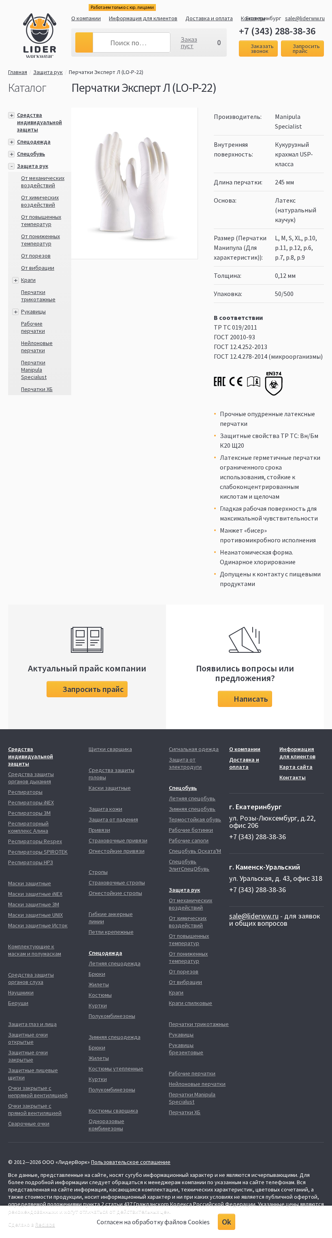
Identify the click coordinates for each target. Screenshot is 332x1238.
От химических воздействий (40, 201)
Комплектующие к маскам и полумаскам (34, 950)
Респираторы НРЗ (30, 862)
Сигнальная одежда (194, 749)
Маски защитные (29, 883)
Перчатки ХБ (37, 389)
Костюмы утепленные (116, 1068)
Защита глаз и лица (32, 1024)
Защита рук (48, 72)
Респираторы (25, 792)
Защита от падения (113, 819)
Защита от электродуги (185, 763)
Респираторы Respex (35, 841)
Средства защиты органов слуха (31, 978)
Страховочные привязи (118, 840)
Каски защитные (110, 787)
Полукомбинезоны (112, 1016)
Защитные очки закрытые (28, 1056)
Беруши (18, 1003)
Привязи (99, 830)
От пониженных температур (40, 240)
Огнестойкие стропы (115, 893)
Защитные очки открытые (28, 1038)
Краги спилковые (190, 1003)
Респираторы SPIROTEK (38, 851)
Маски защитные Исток (38, 925)
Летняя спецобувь (192, 798)
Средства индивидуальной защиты (39, 122)
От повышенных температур (41, 220)
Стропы (98, 872)
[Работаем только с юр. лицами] (47, 36)
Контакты (292, 777)
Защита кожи (105, 809)
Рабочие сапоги (189, 840)
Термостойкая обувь (195, 819)
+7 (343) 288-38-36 (277, 31)
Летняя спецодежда (114, 963)
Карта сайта (296, 766)
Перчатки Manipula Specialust (34, 370)
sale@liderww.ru (305, 18)
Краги (28, 280)
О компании (86, 18)
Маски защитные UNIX (35, 914)
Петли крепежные (111, 931)
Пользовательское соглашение (130, 1162)
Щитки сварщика (110, 749)
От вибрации (37, 267)
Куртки (98, 1005)
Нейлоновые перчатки (37, 346)
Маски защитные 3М (33, 904)
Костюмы (100, 995)
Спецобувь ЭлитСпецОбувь (189, 865)
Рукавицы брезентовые (186, 1048)
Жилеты (99, 984)
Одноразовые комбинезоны (106, 1124)
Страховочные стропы (117, 882)
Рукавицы (33, 311)
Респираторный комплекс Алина (28, 827)
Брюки (97, 974)
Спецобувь (31, 153)
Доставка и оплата (209, 18)
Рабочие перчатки (33, 327)
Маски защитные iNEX (35, 893)
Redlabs (45, 1224)
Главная (17, 72)
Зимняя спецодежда (114, 1037)
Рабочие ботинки (191, 830)
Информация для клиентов (143, 18)
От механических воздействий (42, 181)
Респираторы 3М (29, 813)
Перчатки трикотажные (38, 295)
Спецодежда (34, 141)
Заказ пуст (189, 42)
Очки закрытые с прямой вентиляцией (35, 1109)
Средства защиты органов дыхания (31, 777)
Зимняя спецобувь (192, 809)
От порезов (36, 255)
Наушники (21, 992)
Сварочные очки (28, 1123)
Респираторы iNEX (31, 802)
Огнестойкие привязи (117, 851)
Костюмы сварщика (113, 1110)
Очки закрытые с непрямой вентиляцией (38, 1091)
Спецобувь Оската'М (195, 851)
